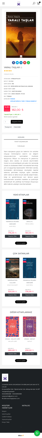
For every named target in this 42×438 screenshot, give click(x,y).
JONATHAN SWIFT (12, 285)
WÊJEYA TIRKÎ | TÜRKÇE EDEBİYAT (26, 101)
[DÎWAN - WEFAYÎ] (29, 326)
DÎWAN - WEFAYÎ (29, 339)
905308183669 (6, 394)
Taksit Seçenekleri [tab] (21, 141)
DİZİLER (12, 101)
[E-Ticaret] (21, 435)
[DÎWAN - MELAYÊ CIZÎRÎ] (12, 326)
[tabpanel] (21, 35)
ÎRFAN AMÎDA (30, 224)
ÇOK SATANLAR (21, 253)
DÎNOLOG (29, 221)
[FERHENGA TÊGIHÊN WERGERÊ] (12, 209)
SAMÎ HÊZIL (12, 226)
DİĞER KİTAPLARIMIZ (21, 312)
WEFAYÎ (29, 341)
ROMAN (12, 99)
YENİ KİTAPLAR (21, 195)
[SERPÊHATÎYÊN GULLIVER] (12, 268)
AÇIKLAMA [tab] (21, 137)
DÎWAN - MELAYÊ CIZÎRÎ (12, 339)
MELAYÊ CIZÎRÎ (12, 341)
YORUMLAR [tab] (21, 146)
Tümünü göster (21, 243)
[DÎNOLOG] (29, 209)
